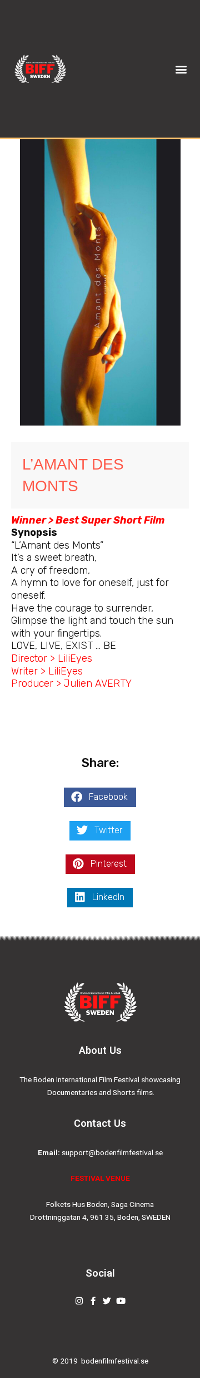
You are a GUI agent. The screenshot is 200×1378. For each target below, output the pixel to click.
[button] (181, 69)
